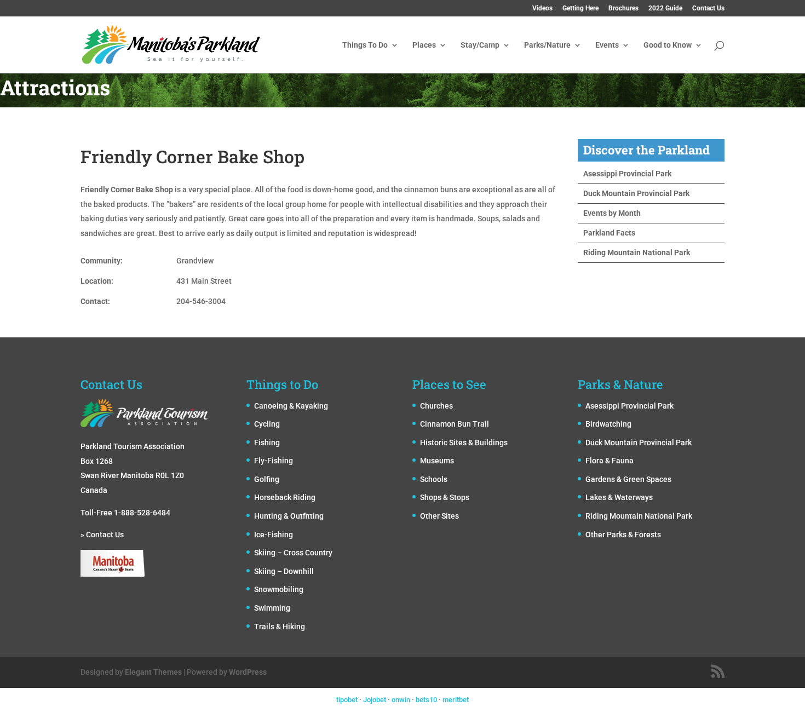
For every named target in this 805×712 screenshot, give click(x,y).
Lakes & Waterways (619, 497)
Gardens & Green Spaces (628, 479)
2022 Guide (665, 8)
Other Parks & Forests (623, 534)
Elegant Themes (153, 672)
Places (424, 45)
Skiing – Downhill (284, 571)
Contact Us (708, 8)
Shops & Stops (444, 497)
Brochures (623, 8)
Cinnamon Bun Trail (454, 424)
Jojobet (374, 700)
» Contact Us (102, 534)
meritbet (455, 700)
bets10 (426, 700)
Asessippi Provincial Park (627, 173)
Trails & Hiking (279, 626)
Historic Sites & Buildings (464, 442)
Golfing (266, 479)
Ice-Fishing (273, 534)
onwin (401, 700)
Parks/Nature (547, 45)
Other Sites (439, 516)
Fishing (267, 442)
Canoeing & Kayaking (291, 405)
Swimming (272, 608)
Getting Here (580, 8)
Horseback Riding (284, 497)
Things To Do (365, 45)
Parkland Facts (609, 232)
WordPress (248, 672)
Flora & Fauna (609, 460)
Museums (437, 460)
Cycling (267, 424)
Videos (542, 8)
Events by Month (612, 213)
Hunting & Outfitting (289, 516)
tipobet (347, 700)
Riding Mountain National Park (636, 252)
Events (607, 45)
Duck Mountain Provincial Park (636, 193)
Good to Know (667, 45)
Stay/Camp (480, 45)
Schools (433, 479)
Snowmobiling (278, 589)
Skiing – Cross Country (293, 552)
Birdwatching (608, 424)
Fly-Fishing (273, 460)
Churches (436, 405)
